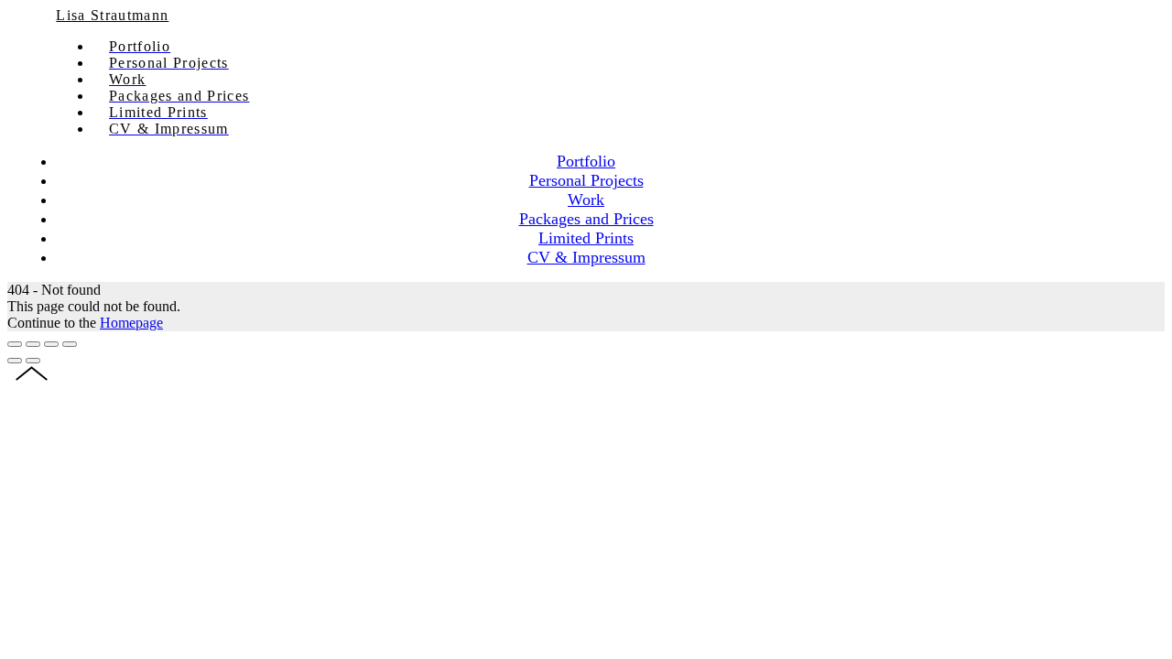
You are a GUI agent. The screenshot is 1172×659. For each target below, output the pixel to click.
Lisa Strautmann (112, 15)
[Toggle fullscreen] (51, 344)
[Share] (33, 344)
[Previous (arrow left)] (14, 360)
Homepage (131, 322)
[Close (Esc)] (14, 344)
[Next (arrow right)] (33, 360)
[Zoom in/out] (69, 344)
